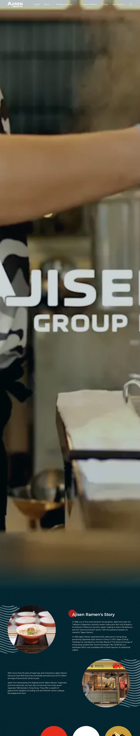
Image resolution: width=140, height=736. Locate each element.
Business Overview (64, 4)
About (47, 4)
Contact (104, 4)
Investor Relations (89, 4)
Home (37, 4)
